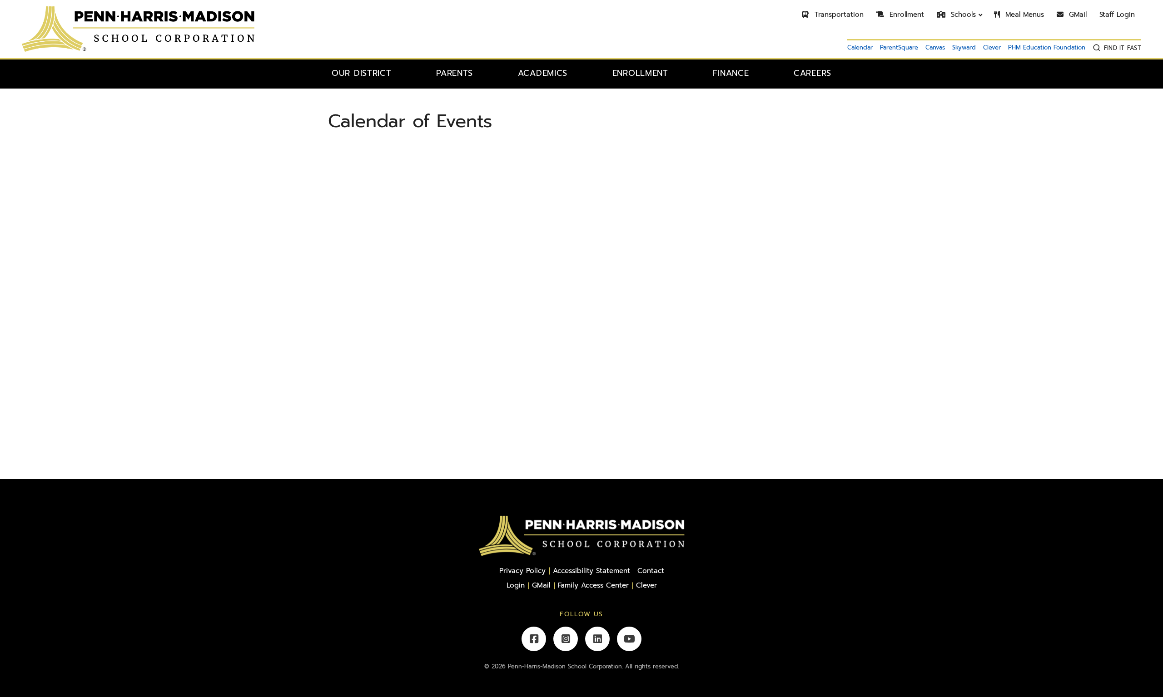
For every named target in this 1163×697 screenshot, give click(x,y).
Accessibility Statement (591, 570)
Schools (962, 15)
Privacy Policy (522, 570)
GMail (1076, 15)
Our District (362, 73)
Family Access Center (593, 585)
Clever (992, 47)
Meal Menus (1023, 15)
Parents (454, 73)
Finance (731, 73)
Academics (542, 73)
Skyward (964, 47)
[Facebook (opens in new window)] (534, 639)
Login (516, 585)
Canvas (935, 47)
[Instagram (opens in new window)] (565, 639)
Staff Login (1117, 15)
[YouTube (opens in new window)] (629, 639)
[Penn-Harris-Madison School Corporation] (138, 28)
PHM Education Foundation (1046, 47)
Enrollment (905, 15)
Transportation (838, 15)
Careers (812, 73)
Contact (650, 570)
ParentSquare (899, 47)
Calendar (860, 47)
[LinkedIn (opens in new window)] (597, 639)
